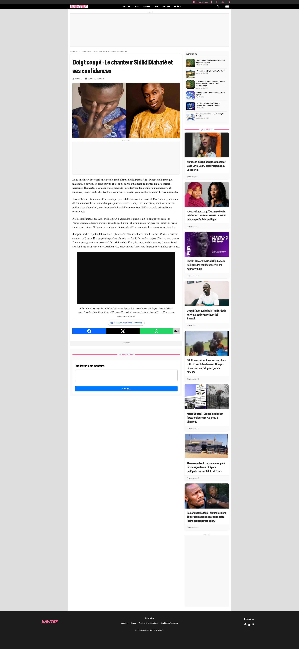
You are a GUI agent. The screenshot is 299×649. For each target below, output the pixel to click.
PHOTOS (166, 6)
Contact (133, 623)
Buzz (79, 51)
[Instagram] (253, 625)
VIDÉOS (177, 6)
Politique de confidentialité (148, 623)
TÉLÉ (156, 6)
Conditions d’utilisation (169, 623)
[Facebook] (245, 625)
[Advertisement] (149, 30)
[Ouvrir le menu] (227, 6)
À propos (124, 623)
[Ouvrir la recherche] (218, 6)
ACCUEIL (127, 6)
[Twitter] (249, 625)
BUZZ (137, 6)
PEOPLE (146, 6)
